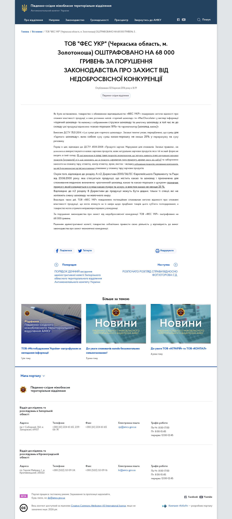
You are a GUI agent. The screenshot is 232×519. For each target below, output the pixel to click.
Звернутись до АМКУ (147, 20)
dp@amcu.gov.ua (56, 498)
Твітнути (87, 250)
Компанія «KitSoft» (178, 506)
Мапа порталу (31, 376)
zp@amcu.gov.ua (127, 427)
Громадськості (99, 20)
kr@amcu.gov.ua (126, 470)
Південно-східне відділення (115, 96)
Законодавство (74, 20)
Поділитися (66, 250)
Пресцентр (121, 20)
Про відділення (33, 20)
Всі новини (37, 32)
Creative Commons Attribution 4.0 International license (98, 506)
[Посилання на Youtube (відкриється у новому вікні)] (184, 19)
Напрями (54, 20)
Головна (25, 32)
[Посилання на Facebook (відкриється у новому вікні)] (178, 19)
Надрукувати (167, 250)
